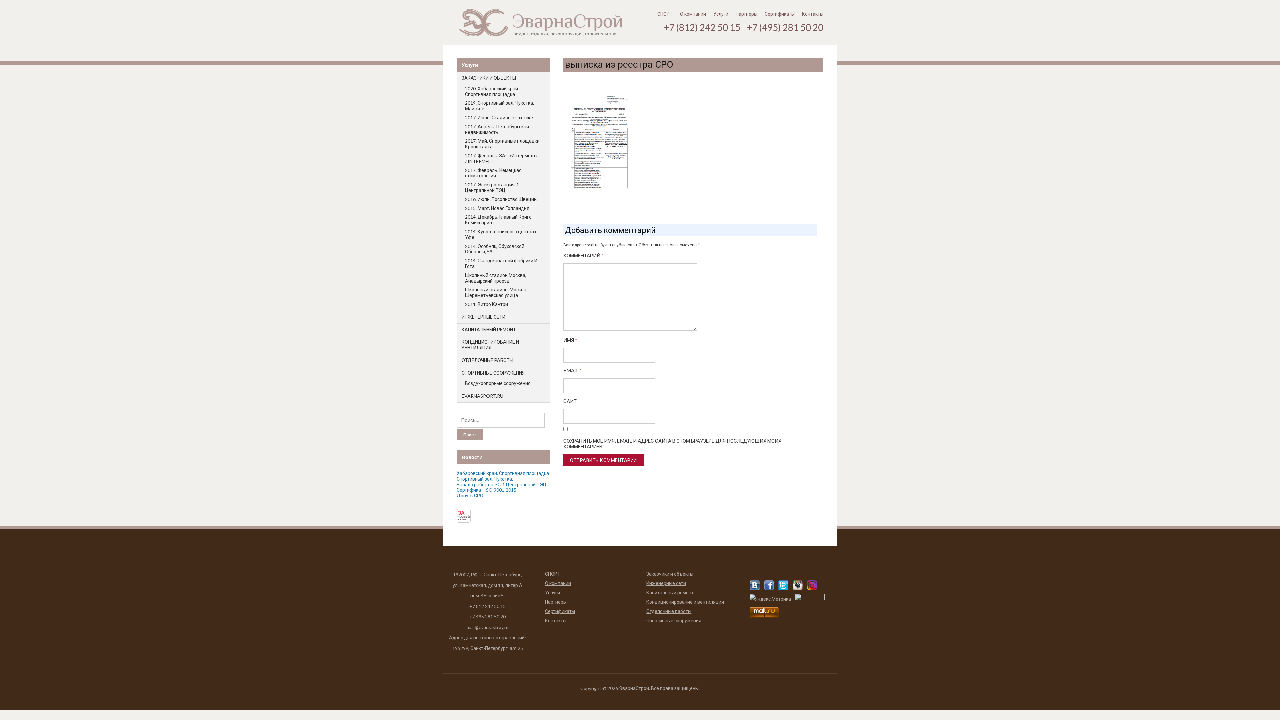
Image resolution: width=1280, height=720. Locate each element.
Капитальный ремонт (489, 329)
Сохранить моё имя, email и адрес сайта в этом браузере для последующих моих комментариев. (672, 443)
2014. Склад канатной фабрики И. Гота (501, 263)
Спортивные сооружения (493, 373)
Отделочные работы (487, 360)
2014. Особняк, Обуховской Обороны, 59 (494, 249)
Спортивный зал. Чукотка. (485, 479)
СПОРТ (665, 14)
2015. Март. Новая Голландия (497, 208)
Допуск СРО (470, 495)
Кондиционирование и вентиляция (490, 344)
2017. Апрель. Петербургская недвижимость (497, 129)
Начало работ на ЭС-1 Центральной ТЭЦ (501, 484)
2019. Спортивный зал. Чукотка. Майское (499, 105)
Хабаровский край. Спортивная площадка (503, 473)
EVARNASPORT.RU (482, 396)
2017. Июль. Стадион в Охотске (499, 117)
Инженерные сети (483, 317)
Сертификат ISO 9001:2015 (486, 490)
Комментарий (583, 255)
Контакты (812, 14)
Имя (570, 340)
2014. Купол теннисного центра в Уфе (501, 234)
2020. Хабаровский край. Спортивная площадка (492, 91)
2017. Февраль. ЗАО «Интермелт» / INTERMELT (501, 158)
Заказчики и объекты (489, 78)
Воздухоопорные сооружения (498, 383)
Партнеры (746, 14)
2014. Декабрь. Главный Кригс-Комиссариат (499, 219)
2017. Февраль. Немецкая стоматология (493, 173)
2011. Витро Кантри (486, 304)
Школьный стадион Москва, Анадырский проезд (495, 278)
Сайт (570, 401)
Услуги (720, 14)
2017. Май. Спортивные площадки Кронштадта (502, 143)
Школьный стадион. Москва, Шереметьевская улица (496, 292)
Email (572, 370)
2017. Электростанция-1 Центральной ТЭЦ (492, 187)
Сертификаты (780, 14)
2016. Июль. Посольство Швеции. (501, 199)
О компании (693, 14)
